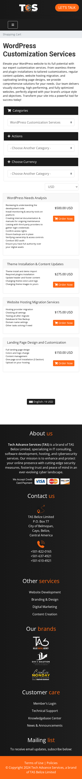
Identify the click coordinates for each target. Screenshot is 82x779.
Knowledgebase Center (44, 718)
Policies (52, 763)
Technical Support (45, 711)
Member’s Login (44, 703)
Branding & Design (44, 599)
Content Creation (44, 614)
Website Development (45, 592)
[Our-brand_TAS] (41, 643)
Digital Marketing (45, 607)
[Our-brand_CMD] (41, 675)
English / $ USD (43, 401)
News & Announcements (45, 725)
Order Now (65, 218)
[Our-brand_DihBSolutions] (41, 659)
